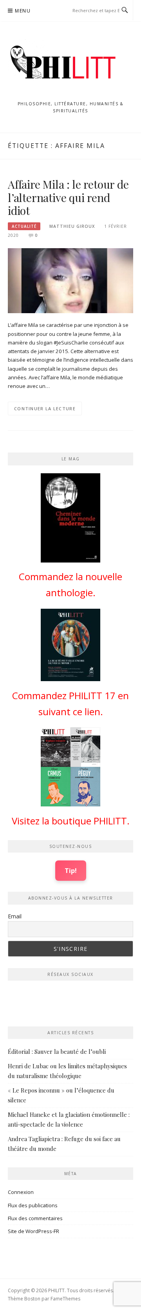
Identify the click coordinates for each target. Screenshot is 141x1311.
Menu (23, 10)
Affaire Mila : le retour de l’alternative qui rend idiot (68, 197)
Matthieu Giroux (72, 226)
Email (15, 916)
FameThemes (65, 1298)
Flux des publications (33, 1205)
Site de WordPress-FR (33, 1231)
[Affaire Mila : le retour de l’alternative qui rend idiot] (70, 280)
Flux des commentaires (35, 1218)
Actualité (24, 226)
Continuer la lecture (45, 408)
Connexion (21, 1192)
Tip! (71, 870)
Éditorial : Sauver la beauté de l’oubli (57, 1051)
